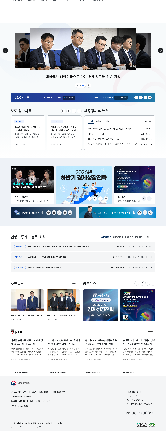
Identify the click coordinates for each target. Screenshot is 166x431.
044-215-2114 (24, 396)
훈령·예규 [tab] (139, 237)
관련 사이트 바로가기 (129, 373)
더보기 (145, 121)
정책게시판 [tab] (129, 237)
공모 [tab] (115, 121)
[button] (77, 85)
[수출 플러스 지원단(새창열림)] (86, 185)
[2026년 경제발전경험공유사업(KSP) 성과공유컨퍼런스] (137, 305)
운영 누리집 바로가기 (93, 373)
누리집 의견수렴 (61, 423)
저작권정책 (28, 423)
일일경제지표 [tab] (118, 237)
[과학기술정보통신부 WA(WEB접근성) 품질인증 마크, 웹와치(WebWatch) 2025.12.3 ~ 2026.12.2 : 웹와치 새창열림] (152, 424)
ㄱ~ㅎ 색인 (131, 396)
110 (36, 401)
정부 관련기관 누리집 (21, 373)
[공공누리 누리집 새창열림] (142, 425)
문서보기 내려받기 (134, 400)
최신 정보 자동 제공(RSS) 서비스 (139, 404)
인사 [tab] (107, 121)
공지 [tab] (92, 122)
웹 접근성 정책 (38, 423)
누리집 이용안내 (133, 392)
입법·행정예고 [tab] (105, 237)
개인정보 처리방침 (17, 423)
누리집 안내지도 (49, 423)
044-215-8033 (21, 406)
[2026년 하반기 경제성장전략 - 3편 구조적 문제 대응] (100, 305)
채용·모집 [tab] (99, 121)
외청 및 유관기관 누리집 (58, 373)
